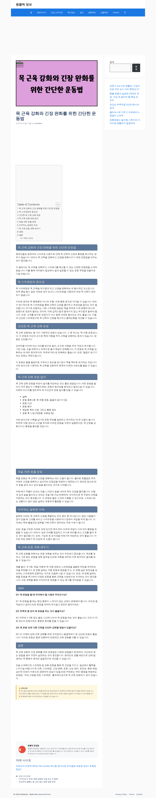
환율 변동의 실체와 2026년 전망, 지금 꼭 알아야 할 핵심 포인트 (124, 97)
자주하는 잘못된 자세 (28, 225)
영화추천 (92, 12)
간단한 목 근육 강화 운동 (29, 215)
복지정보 (71, 12)
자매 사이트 (28, 238)
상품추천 (104, 12)
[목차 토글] (56, 204)
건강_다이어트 (57, 12)
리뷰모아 (20, 765)
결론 (21, 235)
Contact (116, 12)
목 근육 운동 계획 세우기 (29, 228)
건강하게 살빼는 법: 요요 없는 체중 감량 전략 (37, 781)
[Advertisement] (78, 35)
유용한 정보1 (82, 765)
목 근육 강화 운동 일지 (29, 218)
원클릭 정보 (24, 4)
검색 (112, 61)
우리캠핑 (71, 765)
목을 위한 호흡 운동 (27, 221)
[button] (125, 12)
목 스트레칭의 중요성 (28, 211)
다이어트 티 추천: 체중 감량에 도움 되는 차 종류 (38, 779)
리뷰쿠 (28, 765)
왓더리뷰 (61, 765)
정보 (81, 12)
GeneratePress (44, 794)
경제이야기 (41, 12)
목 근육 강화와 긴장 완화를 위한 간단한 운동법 (39, 208)
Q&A (21, 231)
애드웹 (53, 765)
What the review (41, 765)
